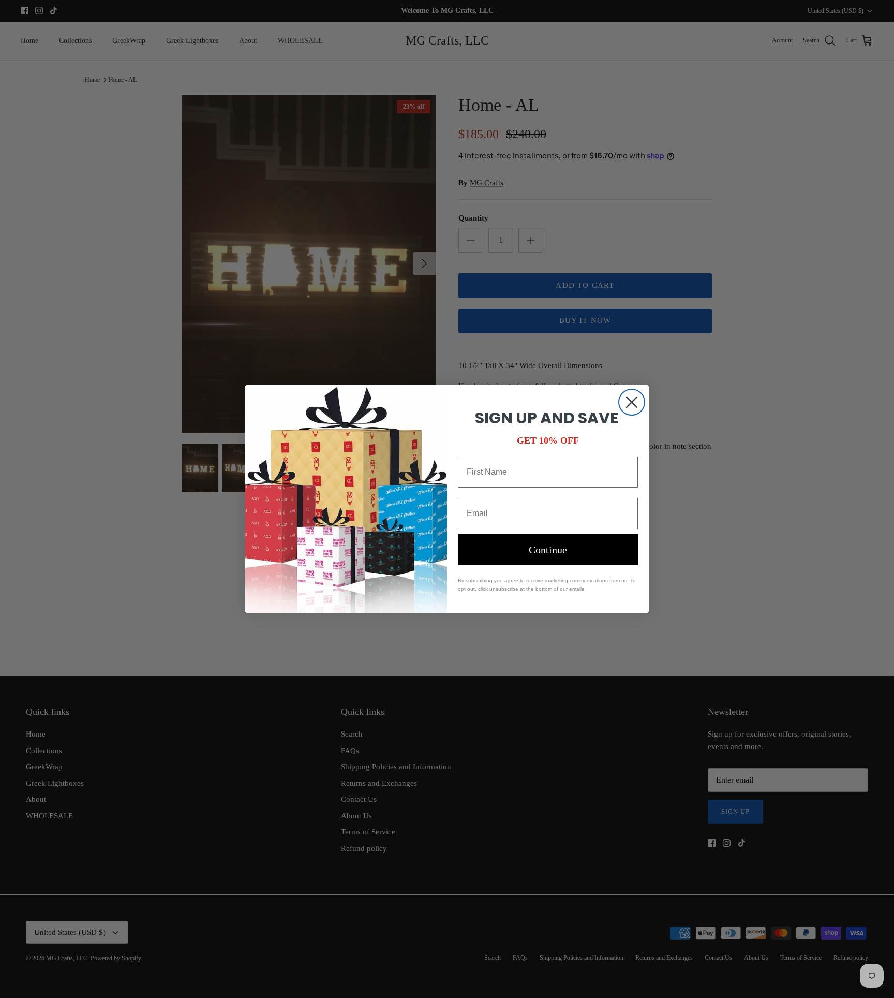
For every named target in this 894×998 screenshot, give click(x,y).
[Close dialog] (632, 402)
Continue (548, 549)
